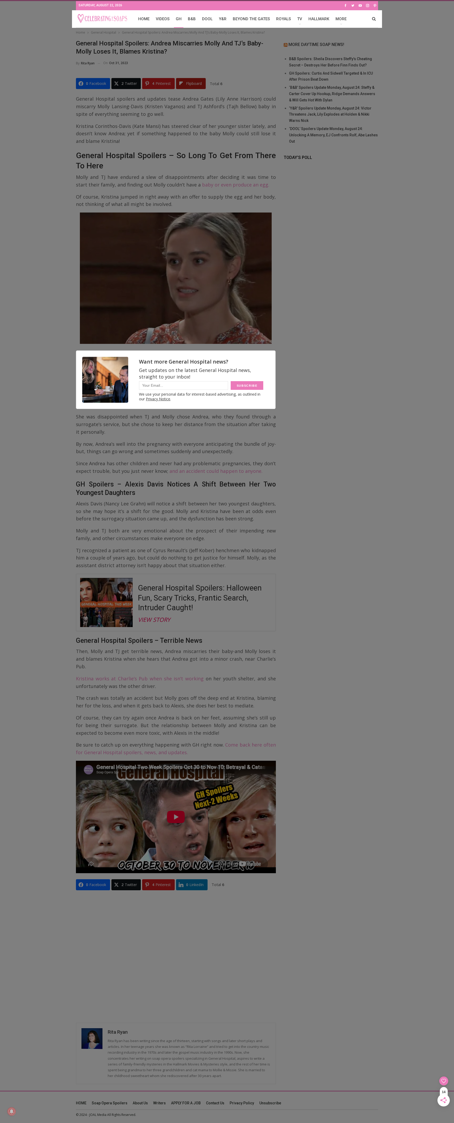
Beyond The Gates (251, 19)
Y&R (222, 19)
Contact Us (215, 1103)
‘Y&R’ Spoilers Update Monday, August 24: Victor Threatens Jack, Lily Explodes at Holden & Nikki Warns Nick (330, 114)
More (341, 19)
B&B (192, 19)
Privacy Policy (242, 1103)
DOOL (207, 19)
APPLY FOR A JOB (186, 1103)
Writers (159, 1103)
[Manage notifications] (11, 1111)
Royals (283, 19)
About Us (140, 1103)
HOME (143, 19)
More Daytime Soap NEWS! (316, 44)
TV (299, 19)
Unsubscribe (270, 1103)
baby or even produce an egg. (235, 185)
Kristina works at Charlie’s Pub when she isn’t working (140, 678)
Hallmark (318, 19)
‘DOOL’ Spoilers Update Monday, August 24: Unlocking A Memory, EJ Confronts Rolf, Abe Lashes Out (333, 135)
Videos (162, 19)
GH (179, 19)
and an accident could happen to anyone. (215, 471)
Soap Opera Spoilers (109, 1103)
